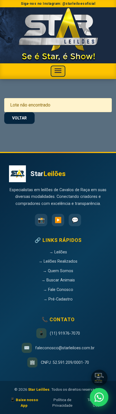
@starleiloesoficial (78, 4)
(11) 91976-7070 (65, 333)
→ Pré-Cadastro (58, 299)
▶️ (58, 220)
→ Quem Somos (58, 271)
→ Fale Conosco (58, 289)
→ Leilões (58, 252)
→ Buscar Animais (58, 280)
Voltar (19, 118)
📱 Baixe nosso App (24, 402)
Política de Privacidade (62, 402)
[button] (99, 378)
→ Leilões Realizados (58, 261)
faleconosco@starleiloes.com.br (65, 348)
